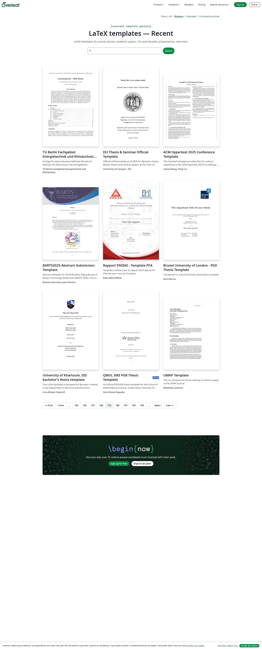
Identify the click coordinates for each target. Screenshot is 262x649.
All (170, 16)
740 (117, 405)
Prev (60, 405)
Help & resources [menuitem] (219, 4)
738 (101, 405)
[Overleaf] (10, 4)
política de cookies (195, 645)
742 (134, 405)
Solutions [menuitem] (173, 4)
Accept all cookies (249, 645)
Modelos (179, 16)
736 (85, 405)
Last (170, 405)
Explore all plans (142, 463)
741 (125, 405)
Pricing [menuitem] (201, 4)
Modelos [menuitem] (188, 4)
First (49, 405)
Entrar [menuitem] (254, 4)
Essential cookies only (228, 645)
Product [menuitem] (158, 4)
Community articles (209, 16)
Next (158, 405)
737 (93, 405)
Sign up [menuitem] (240, 4)
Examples (191, 16)
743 (142, 405)
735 (76, 405)
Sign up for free (119, 463)
